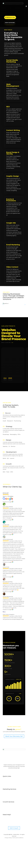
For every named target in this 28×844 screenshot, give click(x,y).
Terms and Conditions (17, 837)
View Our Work (10, 22)
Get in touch (14, 828)
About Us (14, 780)
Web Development (14, 808)
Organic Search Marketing (14, 798)
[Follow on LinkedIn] (15, 772)
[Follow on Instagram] (13, 772)
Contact (14, 785)
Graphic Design (14, 811)
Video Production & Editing (14, 795)
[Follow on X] (18, 772)
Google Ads (14, 793)
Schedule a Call (10, 17)
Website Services (14, 783)
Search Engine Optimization (14, 806)
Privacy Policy (8, 837)
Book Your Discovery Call (14, 736)
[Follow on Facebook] (10, 772)
